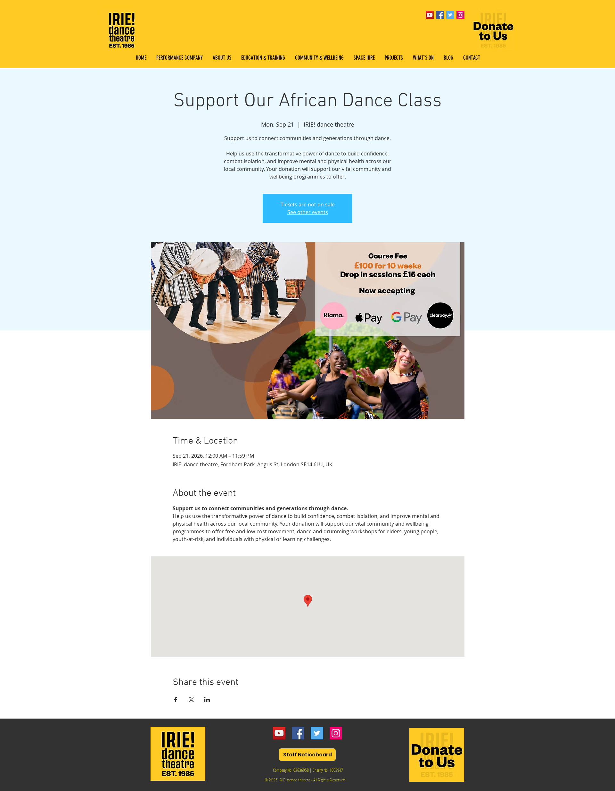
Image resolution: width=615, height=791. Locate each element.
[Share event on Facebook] (176, 699)
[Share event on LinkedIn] (207, 699)
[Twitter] (317, 733)
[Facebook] (298, 733)
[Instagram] (336, 733)
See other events (307, 212)
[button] (263, 57)
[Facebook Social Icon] (440, 15)
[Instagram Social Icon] (460, 15)
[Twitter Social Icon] (450, 15)
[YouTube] (430, 15)
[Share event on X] (191, 699)
